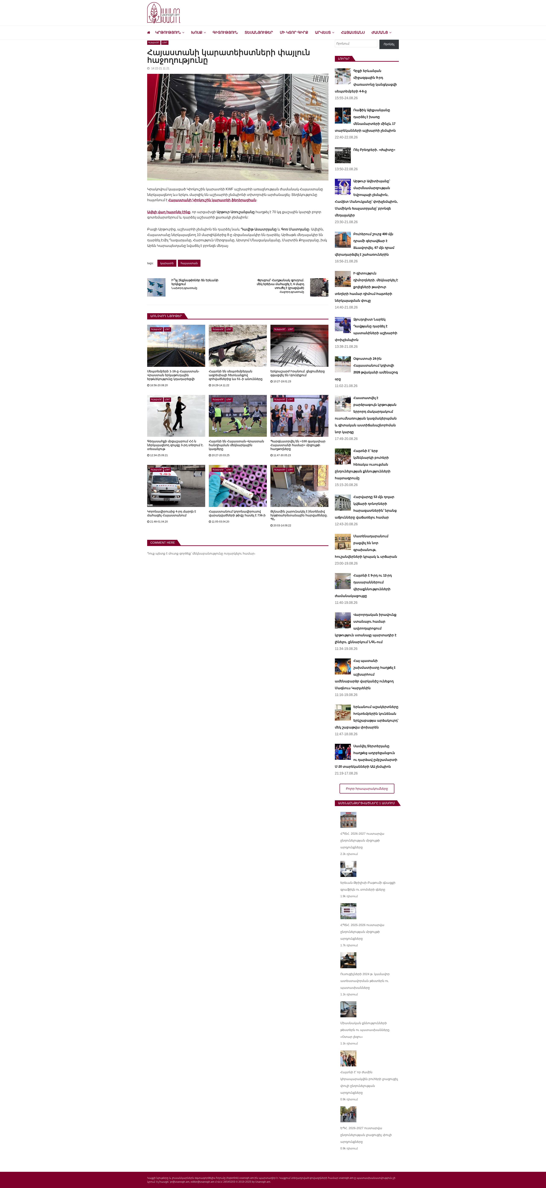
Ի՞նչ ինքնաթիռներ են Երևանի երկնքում (194, 282)
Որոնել (389, 44)
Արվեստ (323, 33)
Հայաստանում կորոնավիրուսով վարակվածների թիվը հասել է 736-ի (237, 513)
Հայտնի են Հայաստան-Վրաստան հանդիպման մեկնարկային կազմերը (236, 445)
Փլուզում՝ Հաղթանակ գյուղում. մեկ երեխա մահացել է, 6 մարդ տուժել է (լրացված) (280, 284)
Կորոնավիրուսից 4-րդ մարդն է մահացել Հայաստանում (171, 513)
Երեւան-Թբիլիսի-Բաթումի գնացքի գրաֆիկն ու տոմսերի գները (367, 886)
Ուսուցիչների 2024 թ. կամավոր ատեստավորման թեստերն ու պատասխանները (365, 980)
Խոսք (196, 33)
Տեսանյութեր (259, 33)
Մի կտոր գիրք (294, 33)
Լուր (164, 42)
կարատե (167, 263)
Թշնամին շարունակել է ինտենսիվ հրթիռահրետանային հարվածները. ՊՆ (299, 515)
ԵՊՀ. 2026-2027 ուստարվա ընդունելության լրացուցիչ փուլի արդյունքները (366, 1134)
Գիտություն (225, 33)
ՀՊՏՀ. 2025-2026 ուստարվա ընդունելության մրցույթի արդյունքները (362, 931)
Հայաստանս (353, 33)
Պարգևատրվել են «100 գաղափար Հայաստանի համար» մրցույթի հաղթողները (297, 445)
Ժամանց (380, 33)
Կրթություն (168, 33)
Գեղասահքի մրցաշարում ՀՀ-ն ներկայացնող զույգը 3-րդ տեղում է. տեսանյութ (175, 445)
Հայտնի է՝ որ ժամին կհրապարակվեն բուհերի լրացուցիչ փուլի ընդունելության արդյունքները (369, 1082)
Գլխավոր (153, 42)
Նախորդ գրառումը (184, 288)
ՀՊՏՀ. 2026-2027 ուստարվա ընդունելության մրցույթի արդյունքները (362, 840)
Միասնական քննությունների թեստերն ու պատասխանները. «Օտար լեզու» (365, 1029)
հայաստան (189, 263)
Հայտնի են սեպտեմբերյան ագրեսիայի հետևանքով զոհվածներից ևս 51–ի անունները (236, 375)
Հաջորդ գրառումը (292, 292)
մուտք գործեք (179, 553)
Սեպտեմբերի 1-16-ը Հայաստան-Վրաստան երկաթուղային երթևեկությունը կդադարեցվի (173, 375)
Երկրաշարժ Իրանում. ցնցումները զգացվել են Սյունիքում (297, 373)
